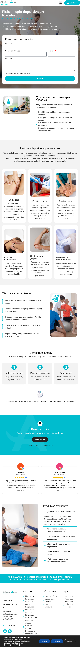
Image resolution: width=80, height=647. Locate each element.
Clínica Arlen (8, 600)
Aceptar (44, 641)
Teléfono (51, 51)
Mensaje (8, 58)
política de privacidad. (22, 73)
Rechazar (57, 641)
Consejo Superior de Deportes (63, 158)
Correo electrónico (12, 51)
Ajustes (69, 641)
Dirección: (7, 612)
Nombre (8, 43)
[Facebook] (5, 631)
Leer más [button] (13, 491)
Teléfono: (7, 605)
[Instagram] (10, 631)
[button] (60, 3)
